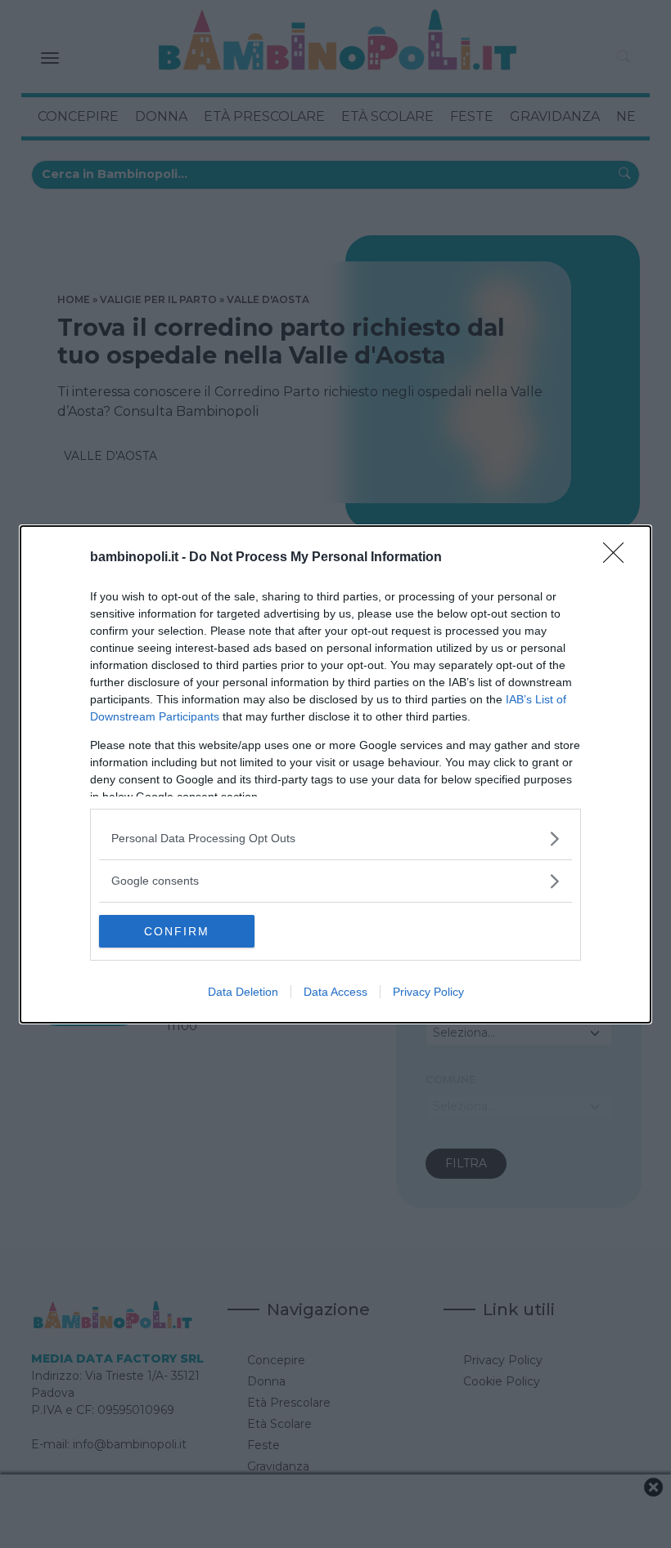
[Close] (618, 557)
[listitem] (335, 838)
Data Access (335, 991)
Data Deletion (243, 991)
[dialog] (335, 774)
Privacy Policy (428, 991)
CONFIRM (176, 931)
